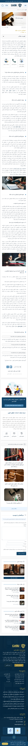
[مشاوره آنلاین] (14, 433)
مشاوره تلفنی (21, 436)
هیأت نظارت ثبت (16, 127)
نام (25, 541)
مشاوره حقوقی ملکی (10, 90)
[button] (3, 36)
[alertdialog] (14, 744)
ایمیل (25, 544)
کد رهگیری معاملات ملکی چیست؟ (14, 503)
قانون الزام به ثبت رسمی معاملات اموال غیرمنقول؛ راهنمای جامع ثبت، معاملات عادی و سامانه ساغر (14, 464)
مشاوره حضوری (6, 436)
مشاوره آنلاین (14, 436)
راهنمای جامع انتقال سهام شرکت (17, 699)
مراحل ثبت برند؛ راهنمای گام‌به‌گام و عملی (16, 708)
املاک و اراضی (23, 27)
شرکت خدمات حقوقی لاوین (19, 650)
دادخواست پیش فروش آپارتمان (19, 168)
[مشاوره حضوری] (6, 433)
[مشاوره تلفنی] (22, 433)
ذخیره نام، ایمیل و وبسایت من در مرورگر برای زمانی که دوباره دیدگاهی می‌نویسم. (14, 550)
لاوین (26, 9)
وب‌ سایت (24, 546)
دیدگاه (25, 526)
